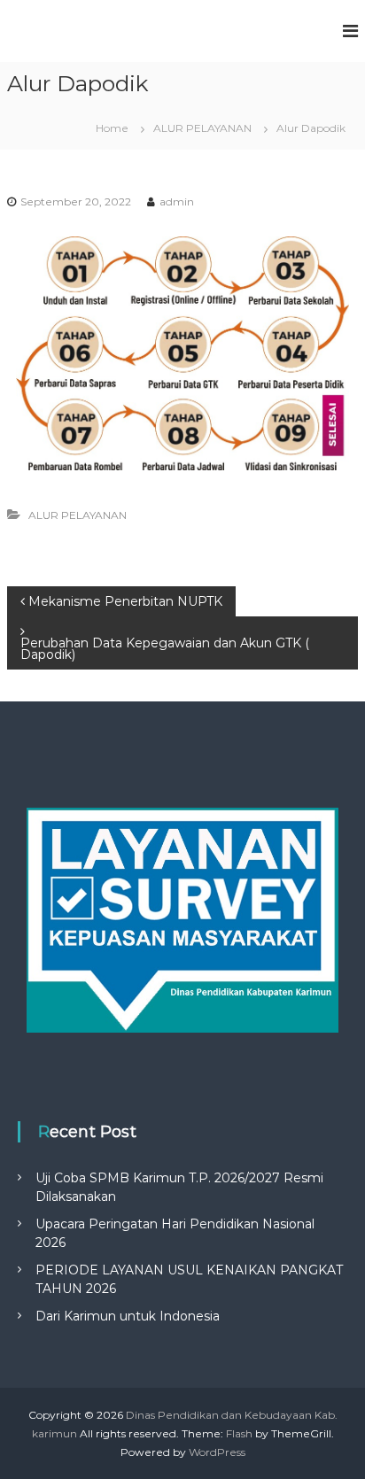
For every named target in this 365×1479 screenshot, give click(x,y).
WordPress (217, 1452)
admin (176, 201)
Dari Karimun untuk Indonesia (127, 1316)
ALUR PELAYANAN (202, 128)
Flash (239, 1433)
